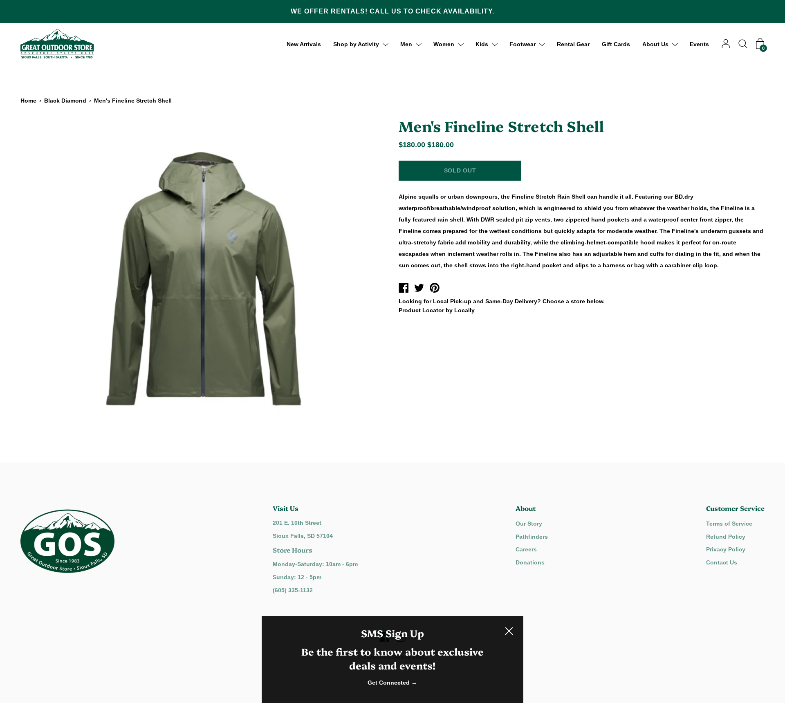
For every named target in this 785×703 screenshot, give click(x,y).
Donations (530, 562)
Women (443, 43)
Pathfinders (532, 536)
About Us (655, 43)
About (526, 508)
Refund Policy (725, 536)
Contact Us (721, 562)
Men (406, 43)
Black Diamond (65, 100)
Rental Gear (573, 43)
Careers (526, 549)
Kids (481, 43)
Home (28, 100)
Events (699, 43)
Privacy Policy (725, 549)
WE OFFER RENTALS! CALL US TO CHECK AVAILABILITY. (392, 11)
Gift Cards (616, 43)
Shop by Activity (356, 43)
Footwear (522, 43)
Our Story (529, 523)
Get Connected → (392, 682)
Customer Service (735, 508)
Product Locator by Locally (437, 310)
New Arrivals (304, 43)
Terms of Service (729, 523)
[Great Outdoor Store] (403, 289)
